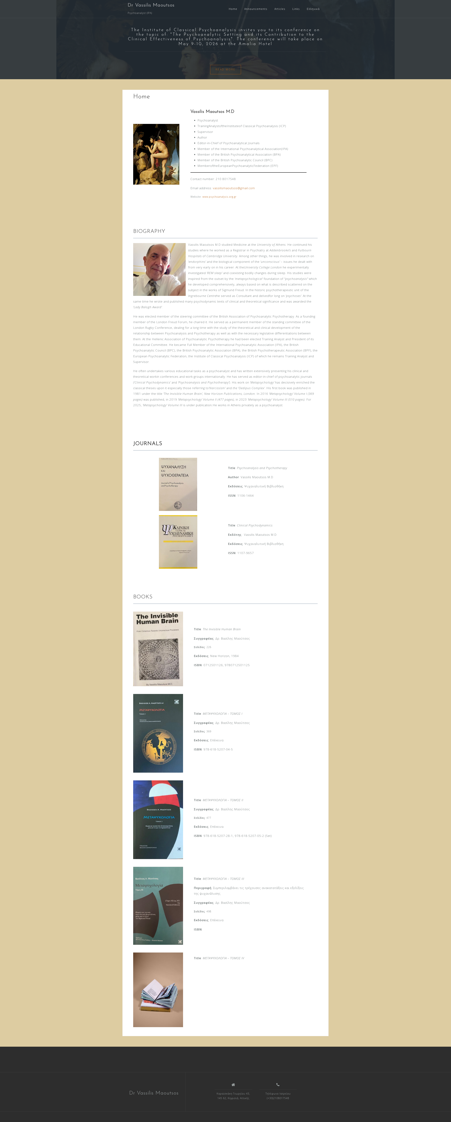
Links (296, 9)
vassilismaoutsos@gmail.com (234, 188)
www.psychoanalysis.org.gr (219, 196)
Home (233, 9)
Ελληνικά (313, 9)
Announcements (255, 9)
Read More (226, 69)
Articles (279, 9)
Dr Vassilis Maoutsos (151, 5)
